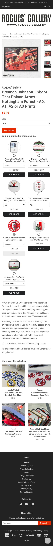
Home (4, 34)
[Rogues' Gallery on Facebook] (26, 504)
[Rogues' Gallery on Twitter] (20, 504)
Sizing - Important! (26, 475)
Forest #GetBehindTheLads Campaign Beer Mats (14, 238)
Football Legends (26, 465)
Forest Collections (27, 469)
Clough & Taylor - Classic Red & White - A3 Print (39, 238)
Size (4, 118)
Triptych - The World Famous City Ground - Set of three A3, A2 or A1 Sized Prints (38, 162)
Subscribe (44, 523)
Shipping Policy (26, 485)
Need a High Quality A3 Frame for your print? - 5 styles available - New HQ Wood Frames (14, 162)
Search (26, 462)
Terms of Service (26, 492)
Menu (7, 6)
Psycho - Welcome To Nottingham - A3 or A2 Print (14, 199)
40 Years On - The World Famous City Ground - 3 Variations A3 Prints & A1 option (14, 280)
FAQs (26, 472)
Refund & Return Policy (27, 482)
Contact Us (26, 479)
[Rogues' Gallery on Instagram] (32, 504)
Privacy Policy (26, 488)
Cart (49, 6)
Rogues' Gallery (25, 530)
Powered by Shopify (40, 530)
